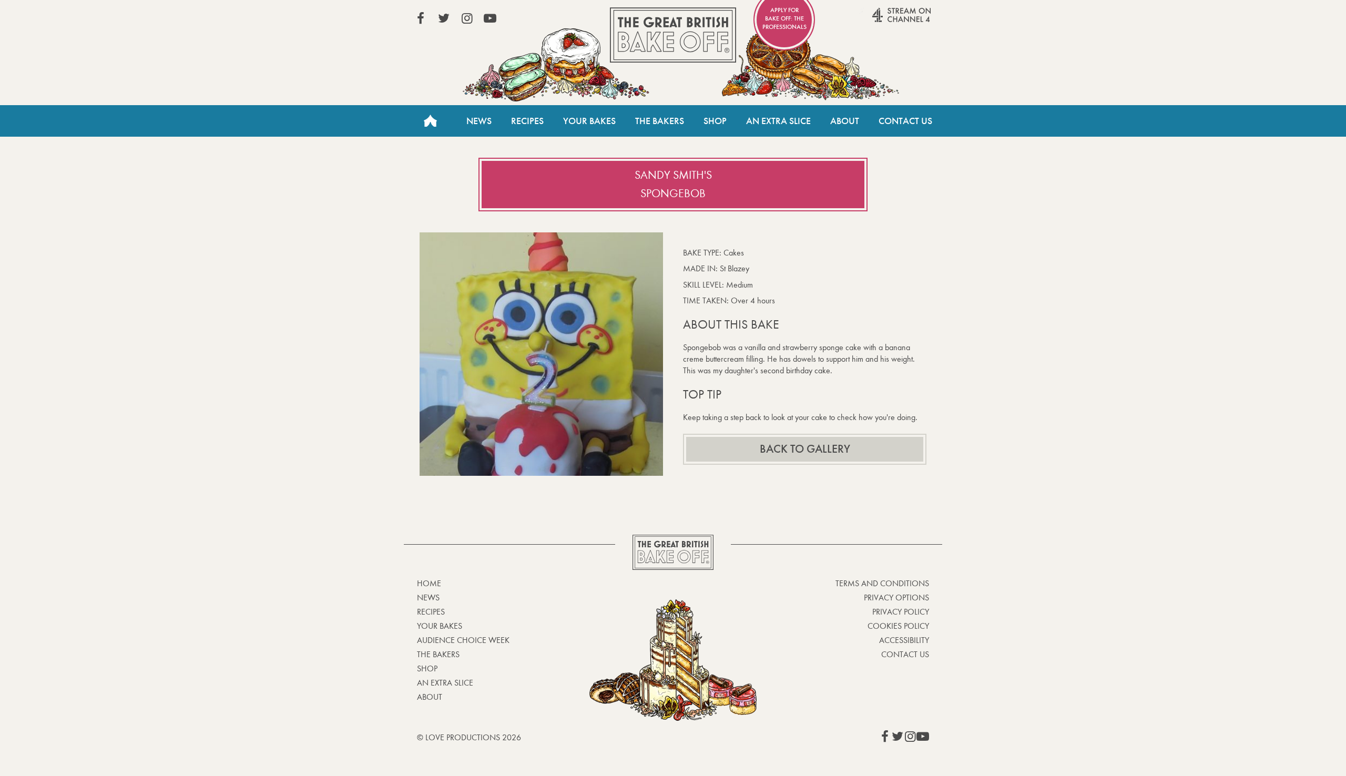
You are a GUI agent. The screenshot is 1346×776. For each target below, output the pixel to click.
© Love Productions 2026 (469, 737)
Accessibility (904, 640)
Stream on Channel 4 (881, 20)
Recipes (527, 121)
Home (430, 121)
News (479, 121)
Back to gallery (805, 449)
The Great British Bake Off (673, 35)
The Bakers (659, 121)
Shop (715, 121)
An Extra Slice (778, 121)
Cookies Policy (898, 626)
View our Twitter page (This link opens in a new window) (443, 18)
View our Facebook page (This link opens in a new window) (420, 18)
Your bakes (439, 626)
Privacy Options (896, 598)
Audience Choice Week (463, 640)
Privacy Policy (900, 612)
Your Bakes (589, 121)
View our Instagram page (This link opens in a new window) (467, 18)
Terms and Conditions (882, 583)
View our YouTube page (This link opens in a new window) (490, 18)
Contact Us (905, 121)
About (844, 121)
